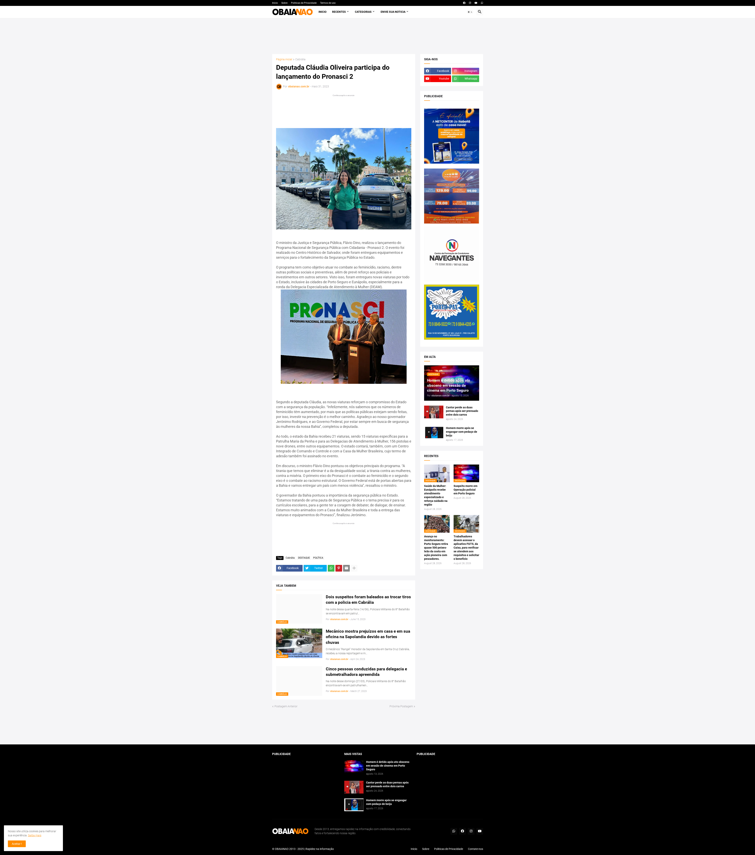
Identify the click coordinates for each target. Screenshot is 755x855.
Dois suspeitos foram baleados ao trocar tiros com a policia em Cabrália (368, 600)
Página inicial (284, 59)
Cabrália (300, 59)
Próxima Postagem (401, 706)
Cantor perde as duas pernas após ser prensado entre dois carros (462, 411)
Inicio (275, 3)
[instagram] (470, 3)
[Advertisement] (377, 36)
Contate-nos (475, 848)
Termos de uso (328, 3)
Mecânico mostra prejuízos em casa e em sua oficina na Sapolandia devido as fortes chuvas (368, 637)
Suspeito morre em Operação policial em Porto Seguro (465, 489)
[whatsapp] (482, 3)
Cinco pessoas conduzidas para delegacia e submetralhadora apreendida (366, 672)
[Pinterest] (338, 568)
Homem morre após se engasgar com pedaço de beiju (461, 431)
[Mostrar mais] (354, 568)
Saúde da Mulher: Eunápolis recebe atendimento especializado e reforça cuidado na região (435, 495)
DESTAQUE (304, 557)
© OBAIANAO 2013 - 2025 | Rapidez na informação (303, 848)
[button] (470, 12)
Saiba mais (34, 835)
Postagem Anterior (285, 706)
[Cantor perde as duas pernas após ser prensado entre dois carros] (433, 412)
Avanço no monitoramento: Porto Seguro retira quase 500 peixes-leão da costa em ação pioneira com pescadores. (436, 547)
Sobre (284, 3)
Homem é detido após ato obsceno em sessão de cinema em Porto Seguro (387, 765)
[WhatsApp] (331, 568)
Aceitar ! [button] (17, 843)
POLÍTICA (318, 557)
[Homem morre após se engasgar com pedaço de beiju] (433, 432)
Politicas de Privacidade (304, 3)
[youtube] (476, 3)
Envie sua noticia (393, 11)
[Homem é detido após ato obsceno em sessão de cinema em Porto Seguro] (354, 766)
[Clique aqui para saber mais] (377, 726)
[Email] (346, 568)
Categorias (363, 11)
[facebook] (464, 3)
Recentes (339, 11)
